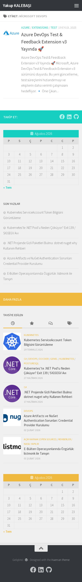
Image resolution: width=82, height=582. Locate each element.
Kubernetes (31, 335)
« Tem (7, 187)
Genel (54, 358)
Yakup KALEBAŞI (17, 5)
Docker (44, 358)
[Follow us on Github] (76, 116)
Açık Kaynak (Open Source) (40, 439)
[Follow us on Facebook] (62, 116)
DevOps (32, 358)
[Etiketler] (69, 323)
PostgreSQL (31, 363)
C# (25, 358)
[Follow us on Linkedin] (69, 116)
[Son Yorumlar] (50, 323)
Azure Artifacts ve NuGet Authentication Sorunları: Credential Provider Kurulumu (48, 420)
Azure (25, 27)
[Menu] (76, 5)
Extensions (40, 27)
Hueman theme (60, 560)
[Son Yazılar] (12, 323)
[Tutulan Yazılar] (31, 323)
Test (54, 27)
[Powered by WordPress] (26, 559)
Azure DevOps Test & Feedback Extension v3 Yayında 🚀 (44, 41)
